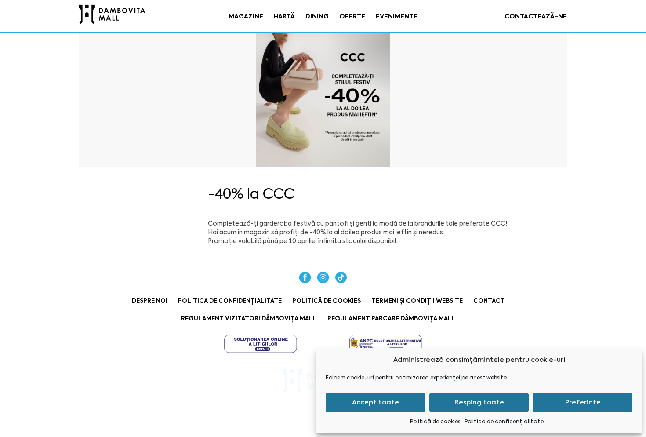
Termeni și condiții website (417, 301)
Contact (489, 301)
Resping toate (479, 402)
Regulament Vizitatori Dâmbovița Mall (249, 318)
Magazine (246, 16)
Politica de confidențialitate (504, 421)
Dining (317, 16)
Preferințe (583, 402)
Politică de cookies (435, 421)
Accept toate (375, 402)
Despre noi (149, 301)
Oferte (352, 16)
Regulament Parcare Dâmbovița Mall (391, 318)
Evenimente (396, 16)
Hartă (284, 16)
